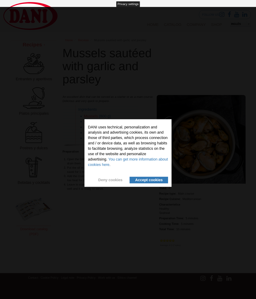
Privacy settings (128, 4)
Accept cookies (149, 180)
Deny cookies (110, 180)
